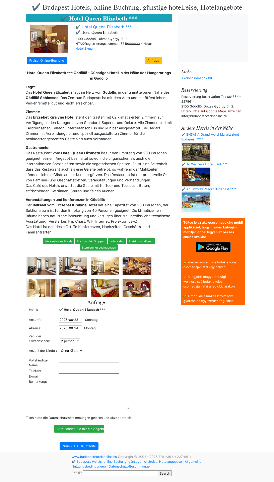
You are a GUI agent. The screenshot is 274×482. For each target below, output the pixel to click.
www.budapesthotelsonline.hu (95, 457)
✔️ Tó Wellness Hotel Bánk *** (204, 164)
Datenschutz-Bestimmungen (130, 466)
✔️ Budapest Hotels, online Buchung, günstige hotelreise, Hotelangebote (137, 7)
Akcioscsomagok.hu (196, 78)
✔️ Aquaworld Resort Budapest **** (208, 189)
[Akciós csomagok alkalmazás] (213, 247)
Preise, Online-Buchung (46, 60)
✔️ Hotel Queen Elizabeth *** (103, 27)
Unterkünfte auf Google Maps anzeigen (211, 111)
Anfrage (153, 60)
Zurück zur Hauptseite (79, 446)
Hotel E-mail (84, 48)
